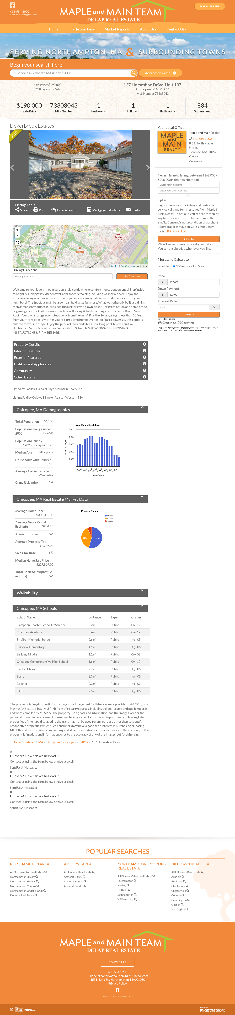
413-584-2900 (19, 11)
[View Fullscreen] (17, 242)
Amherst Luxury (73, 876)
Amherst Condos (74, 886)
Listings (29, 742)
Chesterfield (178, 890)
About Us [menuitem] (147, 29)
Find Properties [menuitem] (81, 29)
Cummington (179, 900)
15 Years (198, 266)
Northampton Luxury (22, 876)
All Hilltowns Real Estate (185, 872)
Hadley (122, 885)
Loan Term (165, 266)
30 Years (181, 266)
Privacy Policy (176, 231)
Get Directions (132, 276)
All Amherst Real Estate (78, 872)
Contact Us (195, 156)
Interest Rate (167, 301)
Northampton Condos (23, 886)
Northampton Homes (22, 881)
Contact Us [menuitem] (175, 29)
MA (40, 742)
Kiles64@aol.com (136, 976)
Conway (176, 895)
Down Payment (168, 288)
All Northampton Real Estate (27, 872)
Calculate (189, 314)
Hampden (53, 742)
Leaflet (114, 266)
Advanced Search (157, 73)
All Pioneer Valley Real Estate (135, 876)
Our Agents (195, 161)
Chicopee (69, 742)
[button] (134, 73)
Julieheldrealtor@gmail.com (23, 14)
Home (17, 742)
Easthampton (125, 880)
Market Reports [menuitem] (117, 29)
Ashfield (176, 876)
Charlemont (178, 886)
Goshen (175, 904)
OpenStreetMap (128, 266)
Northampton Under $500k (26, 890)
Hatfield (122, 890)
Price (161, 276)
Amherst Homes (73, 881)
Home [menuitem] (53, 29)
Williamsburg (125, 899)
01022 (84, 742)
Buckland (177, 881)
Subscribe (188, 239)
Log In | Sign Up (210, 6)
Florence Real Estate (22, 895)
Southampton (125, 894)
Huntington (178, 909)
